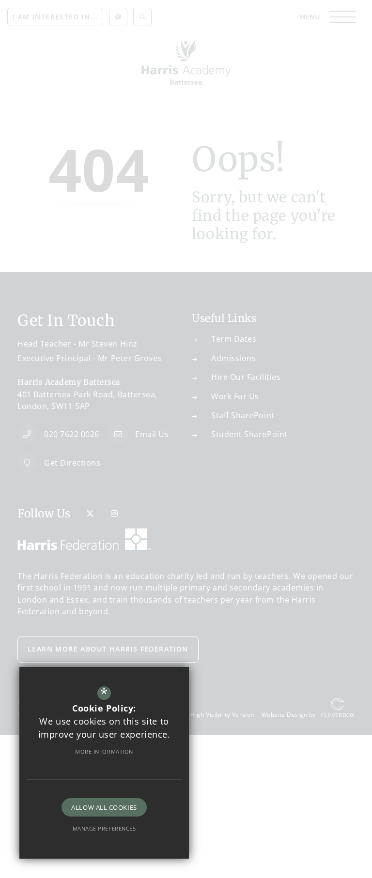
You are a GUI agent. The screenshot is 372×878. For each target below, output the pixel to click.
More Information (104, 751)
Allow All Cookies (104, 807)
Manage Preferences (104, 828)
